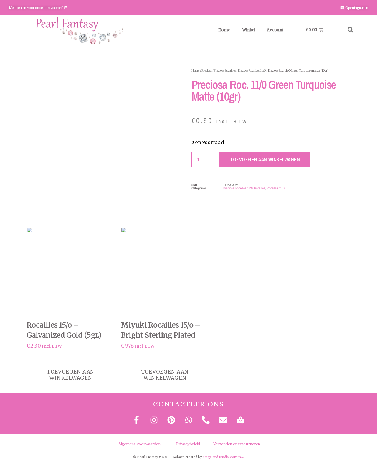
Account (275, 29)
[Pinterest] (171, 420)
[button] (350, 30)
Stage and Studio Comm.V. (223, 457)
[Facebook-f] (136, 420)
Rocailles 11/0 (275, 188)
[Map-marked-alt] (240, 420)
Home (224, 29)
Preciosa (206, 70)
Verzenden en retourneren (236, 444)
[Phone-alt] (205, 420)
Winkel (248, 29)
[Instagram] (154, 420)
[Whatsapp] (188, 420)
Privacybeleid (188, 444)
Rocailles (259, 188)
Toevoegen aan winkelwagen (265, 159)
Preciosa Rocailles (225, 70)
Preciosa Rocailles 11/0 (252, 70)
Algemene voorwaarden (139, 444)
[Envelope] (223, 420)
